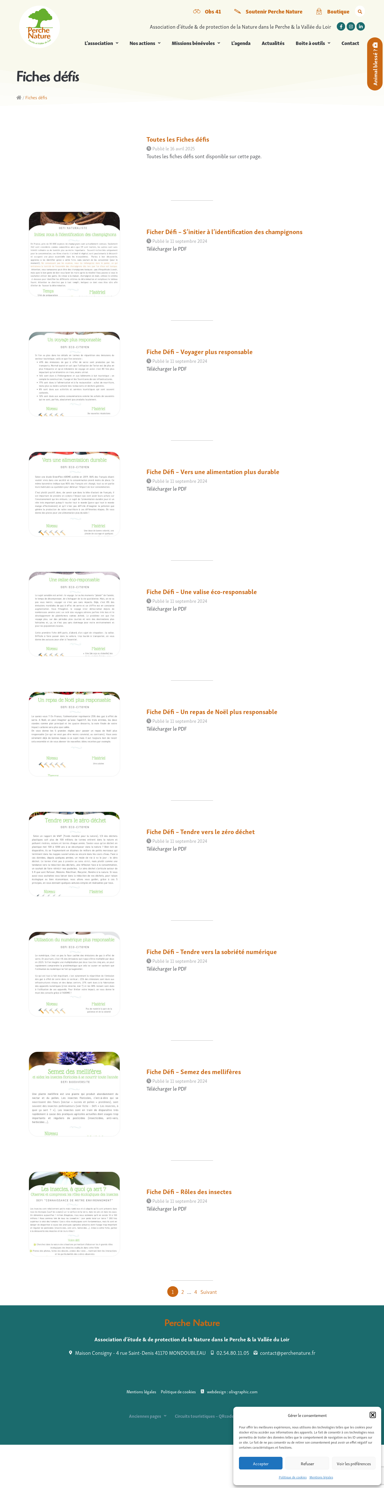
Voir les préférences (354, 1463)
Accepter (260, 1463)
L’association (99, 43)
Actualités (273, 43)
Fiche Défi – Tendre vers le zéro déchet (200, 831)
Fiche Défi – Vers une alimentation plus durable (212, 471)
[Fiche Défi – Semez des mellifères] (74, 1133)
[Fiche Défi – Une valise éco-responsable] (74, 653)
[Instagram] (351, 26)
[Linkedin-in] (360, 26)
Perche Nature (192, 1324)
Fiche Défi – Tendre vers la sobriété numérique (211, 951)
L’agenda (240, 43)
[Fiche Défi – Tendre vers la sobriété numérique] (74, 1013)
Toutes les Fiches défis (177, 138)
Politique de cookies (293, 1477)
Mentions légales (321, 1477)
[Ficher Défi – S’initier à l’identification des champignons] (74, 293)
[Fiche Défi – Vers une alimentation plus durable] (74, 533)
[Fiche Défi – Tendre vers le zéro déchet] (74, 893)
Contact (350, 43)
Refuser (307, 1463)
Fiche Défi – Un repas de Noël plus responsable (211, 711)
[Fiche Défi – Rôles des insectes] (74, 1253)
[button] (373, 1415)
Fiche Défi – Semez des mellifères (193, 1071)
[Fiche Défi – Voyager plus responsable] (74, 413)
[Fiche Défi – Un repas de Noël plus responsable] (74, 773)
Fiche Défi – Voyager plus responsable (199, 351)
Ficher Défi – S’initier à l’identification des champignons (224, 231)
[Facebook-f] (341, 26)
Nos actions (142, 43)
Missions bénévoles (193, 43)
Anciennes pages (145, 1415)
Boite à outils (310, 43)
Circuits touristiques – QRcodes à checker (215, 1415)
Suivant (208, 1292)
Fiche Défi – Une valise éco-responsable (201, 591)
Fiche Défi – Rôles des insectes (189, 1191)
